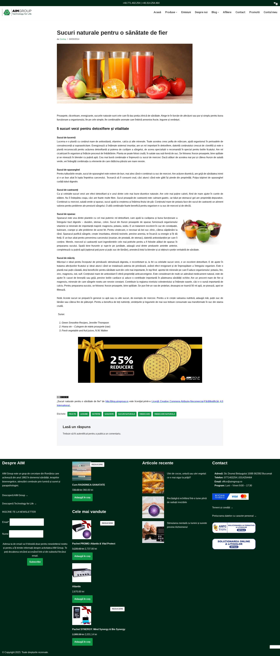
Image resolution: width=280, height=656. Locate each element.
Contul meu (270, 12)
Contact (240, 12)
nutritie (96, 414)
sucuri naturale (126, 414)
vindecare (144, 414)
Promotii (254, 12)
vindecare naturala (164, 414)
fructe (72, 414)
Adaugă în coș (82, 497)
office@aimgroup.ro (232, 481)
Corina (63, 39)
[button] (176, 12)
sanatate (109, 414)
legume (84, 414)
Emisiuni (186, 12)
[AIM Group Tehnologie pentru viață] (16, 12)
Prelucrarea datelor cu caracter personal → (234, 516)
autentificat (82, 433)
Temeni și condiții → (222, 507)
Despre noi (201, 12)
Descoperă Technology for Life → (19, 503)
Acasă (157, 12)
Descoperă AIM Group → (15, 495)
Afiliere (227, 12)
